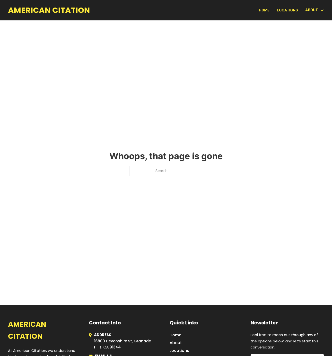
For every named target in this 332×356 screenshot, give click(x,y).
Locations (287, 10)
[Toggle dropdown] (322, 10)
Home (264, 10)
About (176, 343)
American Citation (49, 10)
